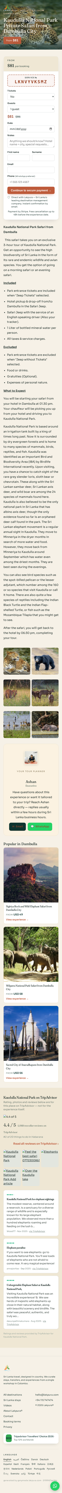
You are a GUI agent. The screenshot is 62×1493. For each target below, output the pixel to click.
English (7, 1459)
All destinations (12, 1394)
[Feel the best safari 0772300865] (31, 1158)
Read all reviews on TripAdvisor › (36, 1143)
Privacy (7, 1426)
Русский (51, 1468)
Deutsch (44, 1459)
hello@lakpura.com (47, 1394)
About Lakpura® (12, 1410)
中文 (39, 1473)
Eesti (16, 1464)
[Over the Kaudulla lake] (31, 1177)
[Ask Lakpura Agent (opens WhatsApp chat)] (55, 1486)
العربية (16, 1459)
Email (17, 826)
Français (25, 1464)
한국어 (6, 1468)
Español (7, 1464)
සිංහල (6, 1473)
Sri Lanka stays (12, 1400)
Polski (28, 1468)
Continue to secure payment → (31, 190)
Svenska (15, 1473)
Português (39, 1468)
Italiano (41, 1464)
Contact (8, 1416)
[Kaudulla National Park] (12, 1158)
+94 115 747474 (44, 1400)
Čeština (25, 1459)
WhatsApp (40, 826)
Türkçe (31, 1473)
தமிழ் (23, 1473)
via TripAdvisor (37, 1231)
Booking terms (12, 1421)
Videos (7, 1405)
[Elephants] (50, 1158)
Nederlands (18, 1468)
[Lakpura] (7, 7)
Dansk (34, 1459)
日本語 (50, 1464)
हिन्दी (33, 1464)
